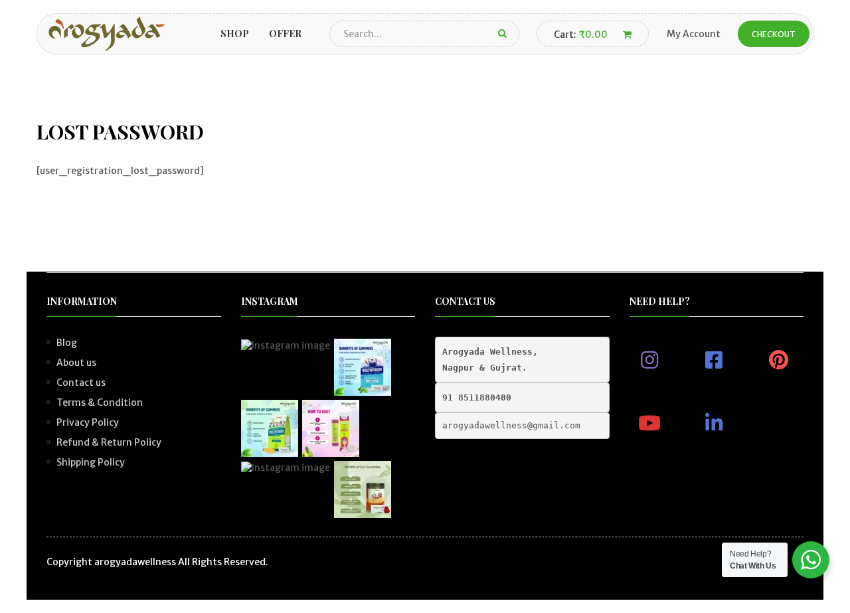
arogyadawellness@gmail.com (511, 425)
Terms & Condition (99, 402)
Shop (234, 33)
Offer (285, 33)
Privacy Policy (87, 422)
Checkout (774, 34)
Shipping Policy (90, 462)
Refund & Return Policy (108, 442)
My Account (694, 34)
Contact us (81, 383)
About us (76, 363)
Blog (66, 343)
